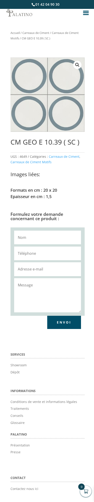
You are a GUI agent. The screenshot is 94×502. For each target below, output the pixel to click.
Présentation (20, 445)
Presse (15, 452)
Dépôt (15, 372)
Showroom (18, 365)
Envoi (64, 322)
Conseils (16, 415)
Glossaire (17, 422)
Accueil (15, 33)
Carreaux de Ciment (35, 33)
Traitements (19, 408)
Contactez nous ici (24, 489)
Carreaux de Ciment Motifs (31, 162)
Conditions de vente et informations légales (43, 402)
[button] (77, 65)
